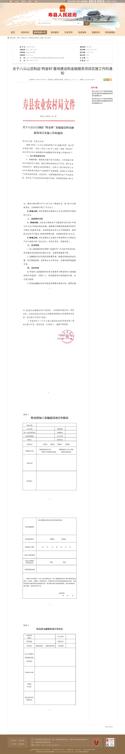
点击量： (83, 58)
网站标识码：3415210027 (74, 749)
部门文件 (48, 38)
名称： (23, 58)
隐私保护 (21, 744)
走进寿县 (82, 32)
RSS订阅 (13, 744)
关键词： (83, 60)
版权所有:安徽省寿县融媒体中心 (79, 739)
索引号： (23, 47)
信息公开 (24, 38)
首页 (13, 32)
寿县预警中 (85, 1)
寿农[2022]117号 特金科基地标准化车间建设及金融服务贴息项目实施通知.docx (102, 101)
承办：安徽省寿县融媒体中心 (60, 739)
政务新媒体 (110, 32)
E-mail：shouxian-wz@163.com (50, 745)
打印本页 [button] (110, 726)
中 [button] (74, 79)
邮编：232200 (35, 745)
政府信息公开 (40, 32)
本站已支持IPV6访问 (89, 749)
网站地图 (21, 740)
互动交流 (68, 32)
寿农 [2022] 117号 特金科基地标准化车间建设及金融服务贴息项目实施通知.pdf (102, 93)
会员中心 (114, 1)
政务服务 (55, 32)
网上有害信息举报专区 (82, 751)
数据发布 (96, 32)
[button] (92, 1)
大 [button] (72, 79)
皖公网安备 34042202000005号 (41, 749)
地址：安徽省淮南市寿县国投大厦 (41, 742)
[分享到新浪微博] (107, 80)
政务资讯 (25, 32)
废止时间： (83, 55)
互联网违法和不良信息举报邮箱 (45, 751)
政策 (41, 38)
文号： (23, 60)
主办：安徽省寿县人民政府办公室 (41, 739)
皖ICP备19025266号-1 (58, 749)
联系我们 (13, 740)
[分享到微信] (105, 80)
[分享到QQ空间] (110, 80)
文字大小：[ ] (71, 79)
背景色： (82, 79)
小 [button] (76, 79)
